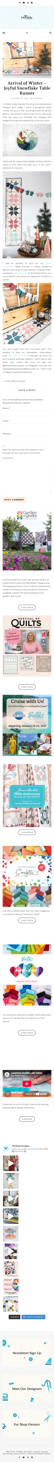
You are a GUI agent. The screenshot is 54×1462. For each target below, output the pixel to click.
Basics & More (20, 1454)
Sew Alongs (8, 1454)
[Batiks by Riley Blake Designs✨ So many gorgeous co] (11, 1251)
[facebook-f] (20, 3)
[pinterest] (32, 3)
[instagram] (28, 3)
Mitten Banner (20, 273)
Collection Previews (35, 1454)
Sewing (36, 1452)
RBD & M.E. (10, 1452)
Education (28, 1452)
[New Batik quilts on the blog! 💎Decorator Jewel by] (11, 1198)
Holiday (19, 1452)
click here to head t (17, 355)
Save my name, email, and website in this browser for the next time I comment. (23, 451)
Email (6, 421)
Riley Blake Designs (15, 381)
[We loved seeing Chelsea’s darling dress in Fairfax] (11, 1163)
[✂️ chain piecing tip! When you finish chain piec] (11, 1181)
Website (7, 433)
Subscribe (27, 1119)
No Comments (36, 98)
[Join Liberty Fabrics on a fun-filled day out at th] (11, 1234)
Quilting (44, 1452)
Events (47, 1454)
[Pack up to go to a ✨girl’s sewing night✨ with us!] (11, 1216)
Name (6, 408)
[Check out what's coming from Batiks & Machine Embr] (11, 1286)
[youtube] (24, 3)
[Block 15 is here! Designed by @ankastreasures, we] (11, 1304)
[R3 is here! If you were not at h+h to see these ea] (11, 1269)
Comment (8, 458)
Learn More (27, 607)
